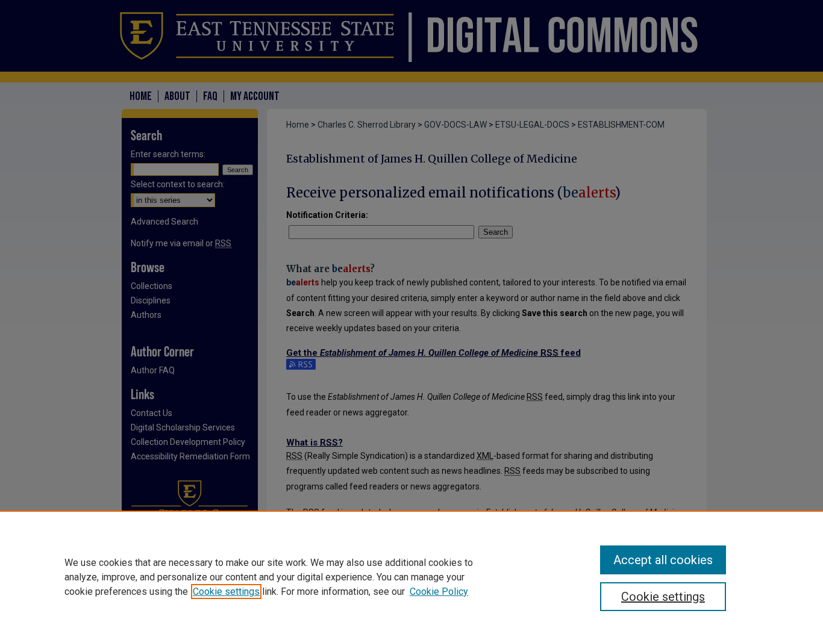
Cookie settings (226, 591)
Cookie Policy (439, 591)
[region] (411, 577)
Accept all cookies (663, 560)
